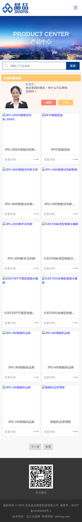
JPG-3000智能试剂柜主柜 (22, 204)
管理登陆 (47, 516)
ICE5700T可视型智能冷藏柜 (22, 313)
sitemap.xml (62, 516)
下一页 (35, 446)
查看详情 (10, 159)
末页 (48, 446)
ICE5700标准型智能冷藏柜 (61, 258)
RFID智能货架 (60, 149)
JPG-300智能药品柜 (21, 367)
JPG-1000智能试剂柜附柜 (61, 204)
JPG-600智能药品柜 (60, 367)
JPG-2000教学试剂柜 (21, 258)
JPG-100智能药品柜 (21, 421)
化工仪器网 (33, 516)
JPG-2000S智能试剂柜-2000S (22, 149)
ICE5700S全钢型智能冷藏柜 (61, 313)
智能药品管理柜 (60, 421)
